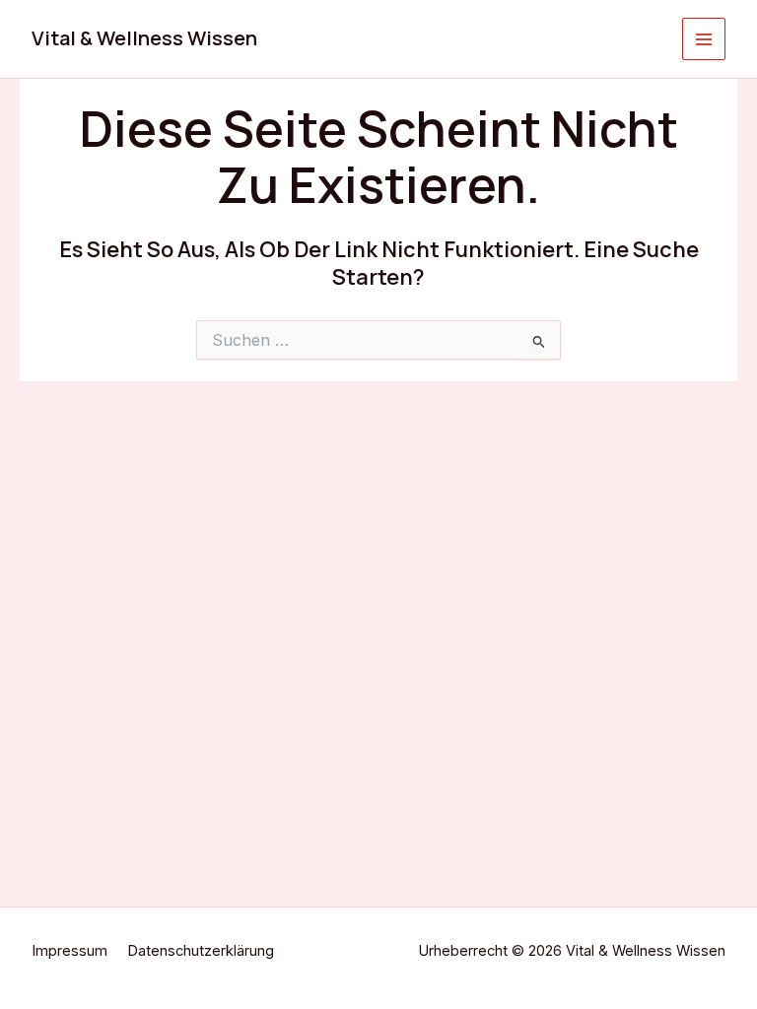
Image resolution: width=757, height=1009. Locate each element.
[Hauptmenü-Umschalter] (703, 39)
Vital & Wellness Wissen (144, 38)
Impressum (69, 951)
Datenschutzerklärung (200, 951)
